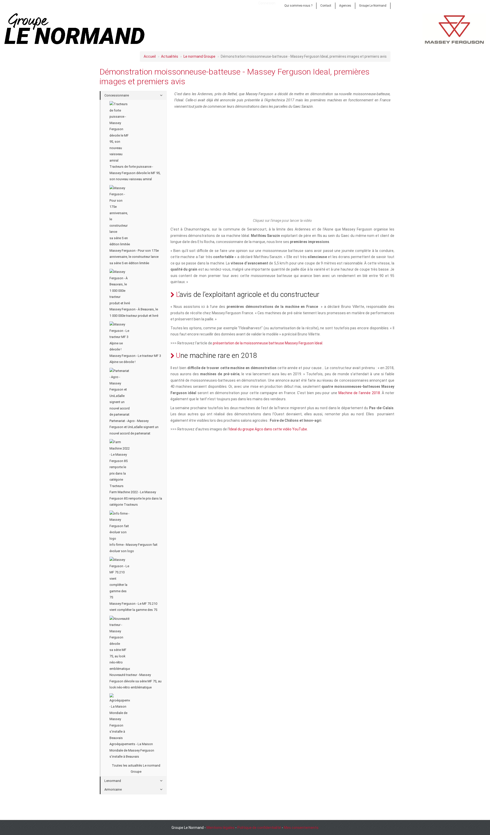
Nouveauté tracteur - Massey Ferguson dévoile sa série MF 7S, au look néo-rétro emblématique (135, 681)
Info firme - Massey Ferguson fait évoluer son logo (133, 548)
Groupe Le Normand (372, 5)
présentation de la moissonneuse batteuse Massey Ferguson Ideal (267, 343)
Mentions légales (220, 828)
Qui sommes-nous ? (298, 5)
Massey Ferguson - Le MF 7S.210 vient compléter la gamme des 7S (133, 607)
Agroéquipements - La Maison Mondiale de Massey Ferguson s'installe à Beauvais (131, 750)
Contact (325, 5)
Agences (345, 5)
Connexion (266, 3)
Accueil (150, 56)
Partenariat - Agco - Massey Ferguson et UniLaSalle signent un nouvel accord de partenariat (133, 427)
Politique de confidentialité (259, 828)
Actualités (169, 56)
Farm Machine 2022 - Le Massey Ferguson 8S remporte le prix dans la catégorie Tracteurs (135, 498)
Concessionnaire (116, 95)
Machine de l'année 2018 (359, 393)
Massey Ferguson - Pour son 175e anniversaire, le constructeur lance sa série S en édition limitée (134, 257)
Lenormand (112, 781)
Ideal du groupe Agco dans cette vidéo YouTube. (268, 429)
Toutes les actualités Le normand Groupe (136, 769)
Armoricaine (113, 789)
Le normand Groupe (199, 56)
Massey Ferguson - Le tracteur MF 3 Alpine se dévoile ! (135, 359)
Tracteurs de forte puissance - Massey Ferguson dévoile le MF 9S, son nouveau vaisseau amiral (135, 173)
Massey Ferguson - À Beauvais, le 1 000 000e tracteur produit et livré (133, 312)
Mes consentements (301, 828)
